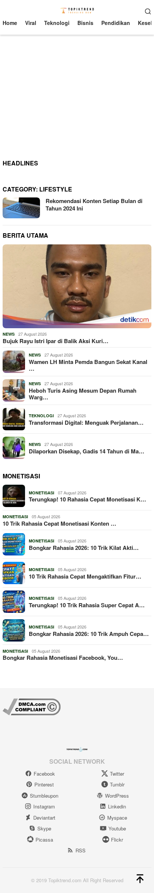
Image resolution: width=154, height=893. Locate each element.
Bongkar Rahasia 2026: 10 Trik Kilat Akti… (84, 547)
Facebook (44, 773)
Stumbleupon (44, 795)
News (9, 334)
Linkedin (117, 806)
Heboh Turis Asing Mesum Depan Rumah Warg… (82, 393)
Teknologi (41, 415)
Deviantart (44, 817)
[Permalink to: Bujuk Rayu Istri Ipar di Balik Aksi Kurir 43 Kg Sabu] (77, 286)
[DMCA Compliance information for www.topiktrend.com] (32, 706)
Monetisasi (41, 492)
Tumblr (117, 784)
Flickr (117, 839)
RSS (81, 850)
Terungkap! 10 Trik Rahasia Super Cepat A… (87, 605)
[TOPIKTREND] (77, 10)
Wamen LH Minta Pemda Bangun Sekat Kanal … (88, 365)
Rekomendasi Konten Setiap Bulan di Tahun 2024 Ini (94, 204)
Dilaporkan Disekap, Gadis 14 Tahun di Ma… (86, 451)
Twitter (117, 773)
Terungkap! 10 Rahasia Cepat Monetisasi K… (87, 499)
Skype (44, 828)
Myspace (117, 817)
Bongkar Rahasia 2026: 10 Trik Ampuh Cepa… (89, 633)
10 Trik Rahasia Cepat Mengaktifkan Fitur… (85, 576)
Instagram (44, 806)
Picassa (44, 839)
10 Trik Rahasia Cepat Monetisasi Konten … (59, 523)
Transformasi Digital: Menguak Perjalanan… (86, 422)
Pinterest (44, 784)
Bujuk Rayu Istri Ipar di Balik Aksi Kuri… (55, 341)
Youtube (117, 828)
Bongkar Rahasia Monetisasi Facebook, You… (63, 657)
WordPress (117, 795)
